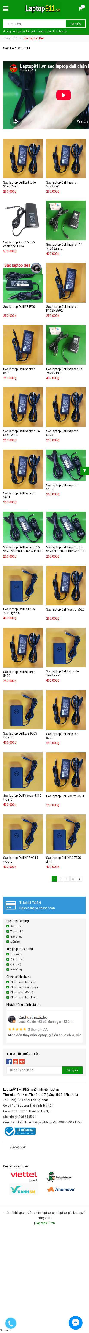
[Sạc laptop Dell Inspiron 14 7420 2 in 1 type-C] (66, 345)
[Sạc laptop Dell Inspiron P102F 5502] (66, 283)
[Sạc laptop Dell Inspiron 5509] (23, 345)
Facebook (17, 1147)
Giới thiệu (16, 936)
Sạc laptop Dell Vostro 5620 (65, 609)
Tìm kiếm (75, 24)
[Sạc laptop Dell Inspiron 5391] (66, 710)
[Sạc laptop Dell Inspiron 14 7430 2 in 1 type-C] (66, 220)
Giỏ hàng (16, 969)
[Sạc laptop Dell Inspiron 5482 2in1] (66, 158)
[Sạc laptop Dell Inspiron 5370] (66, 407)
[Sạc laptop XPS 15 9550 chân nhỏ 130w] (23, 219)
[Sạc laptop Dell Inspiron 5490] (23, 648)
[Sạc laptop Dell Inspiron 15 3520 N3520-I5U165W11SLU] (23, 527)
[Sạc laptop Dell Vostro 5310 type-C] (23, 771)
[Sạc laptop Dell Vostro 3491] (66, 772)
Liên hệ (15, 941)
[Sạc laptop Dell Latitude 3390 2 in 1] (23, 158)
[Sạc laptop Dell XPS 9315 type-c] (23, 834)
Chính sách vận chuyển (25, 987)
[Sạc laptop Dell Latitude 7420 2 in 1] (66, 647)
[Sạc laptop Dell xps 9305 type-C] (23, 709)
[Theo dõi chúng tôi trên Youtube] (15, 1061)
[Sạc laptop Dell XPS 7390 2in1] (66, 834)
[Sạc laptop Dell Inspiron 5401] (23, 469)
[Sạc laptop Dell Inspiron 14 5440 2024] (23, 407)
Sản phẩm (16, 926)
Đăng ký (15, 964)
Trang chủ (16, 931)
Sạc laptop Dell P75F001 (20, 306)
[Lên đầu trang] (81, 1311)
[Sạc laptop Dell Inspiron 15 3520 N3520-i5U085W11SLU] (66, 527)
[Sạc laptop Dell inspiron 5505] (66, 465)
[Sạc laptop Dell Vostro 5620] (66, 586)
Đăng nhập (17, 959)
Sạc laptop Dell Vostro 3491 (65, 796)
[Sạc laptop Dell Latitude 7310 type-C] (23, 585)
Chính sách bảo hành (23, 997)
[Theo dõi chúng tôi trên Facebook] (9, 1061)
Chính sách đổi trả (21, 992)
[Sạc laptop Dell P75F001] (23, 283)
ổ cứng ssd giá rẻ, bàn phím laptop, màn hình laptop (35, 31)
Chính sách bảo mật (23, 982)
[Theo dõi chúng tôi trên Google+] (22, 1061)
